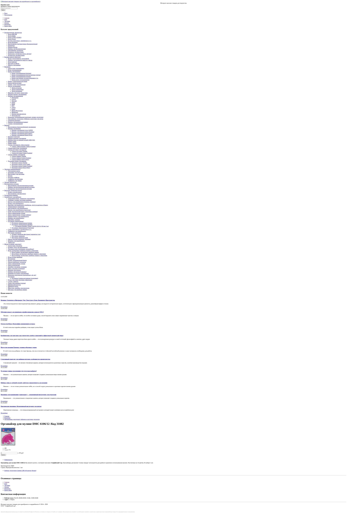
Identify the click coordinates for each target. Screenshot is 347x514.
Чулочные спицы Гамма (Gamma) (22, 166)
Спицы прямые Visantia (19, 156)
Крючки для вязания (14, 128)
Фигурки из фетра (13, 63)
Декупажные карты (14, 171)
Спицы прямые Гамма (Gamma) (21, 158)
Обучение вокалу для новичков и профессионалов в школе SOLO (22, 312)
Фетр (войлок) (12, 62)
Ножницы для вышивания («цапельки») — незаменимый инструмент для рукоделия (28, 394)
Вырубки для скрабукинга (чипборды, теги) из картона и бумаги (28, 205)
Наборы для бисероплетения (17, 49)
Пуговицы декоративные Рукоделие (23, 228)
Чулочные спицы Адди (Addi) (21, 164)
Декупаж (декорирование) (12, 169)
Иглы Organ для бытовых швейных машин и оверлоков (29, 254)
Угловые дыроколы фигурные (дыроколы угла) (26, 234)
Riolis (13, 104)
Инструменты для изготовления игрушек (20, 185)
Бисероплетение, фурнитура (13, 32)
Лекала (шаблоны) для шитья (17, 262)
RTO (13, 106)
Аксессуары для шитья (15, 246)
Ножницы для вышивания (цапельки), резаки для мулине (25, 117)
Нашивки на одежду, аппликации (18, 273)
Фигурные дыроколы (14, 232)
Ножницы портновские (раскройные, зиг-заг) (22, 275)
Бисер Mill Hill (12, 34)
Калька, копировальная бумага (17, 260)
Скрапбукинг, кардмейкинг (12, 197)
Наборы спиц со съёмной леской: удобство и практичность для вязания (24, 383)
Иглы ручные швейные (15, 257)
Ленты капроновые (17, 89)
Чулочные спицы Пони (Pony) (21, 167)
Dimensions (15, 97)
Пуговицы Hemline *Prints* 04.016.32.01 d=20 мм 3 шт (32, 226)
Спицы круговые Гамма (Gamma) (22, 153)
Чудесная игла (16, 115)
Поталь (10, 176)
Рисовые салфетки (13, 177)
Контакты (7, 24)
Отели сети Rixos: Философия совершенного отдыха (18, 324)
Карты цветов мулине (14, 83)
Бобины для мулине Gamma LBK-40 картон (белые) (20, 470)
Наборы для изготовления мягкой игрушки (21, 187)
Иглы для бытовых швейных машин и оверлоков (23, 250)
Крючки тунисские (14, 136)
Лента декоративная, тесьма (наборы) (19, 215)
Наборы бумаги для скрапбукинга (18, 216)
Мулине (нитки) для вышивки (17, 94)
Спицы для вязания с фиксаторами (18, 145)
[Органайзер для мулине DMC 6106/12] (8, 445)
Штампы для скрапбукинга (16, 241)
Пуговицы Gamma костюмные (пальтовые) (25, 278)
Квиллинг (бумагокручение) (13, 190)
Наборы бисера (12, 47)
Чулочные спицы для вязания (17, 161)
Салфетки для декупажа (15, 179)
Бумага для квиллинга (15, 192)
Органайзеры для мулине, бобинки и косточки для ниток (25, 119)
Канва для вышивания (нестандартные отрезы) (26, 75)
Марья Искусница (17, 110)
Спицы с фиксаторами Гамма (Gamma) (24, 146)
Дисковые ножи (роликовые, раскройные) (21, 249)
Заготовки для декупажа (15, 172)
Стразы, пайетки (13, 281)
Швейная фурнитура (14, 285)
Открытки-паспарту (14, 120)
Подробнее (4, 307)
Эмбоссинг (11, 242)
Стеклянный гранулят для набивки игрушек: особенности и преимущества (25, 359)
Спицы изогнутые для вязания (17, 148)
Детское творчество (10, 182)
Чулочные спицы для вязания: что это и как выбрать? (19, 371)
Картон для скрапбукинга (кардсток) (19, 210)
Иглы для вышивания (14, 70)
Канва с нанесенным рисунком (17, 81)
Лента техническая (14, 265)
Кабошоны (11, 45)
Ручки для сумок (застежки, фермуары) (20, 280)
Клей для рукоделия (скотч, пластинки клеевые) (23, 211)
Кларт (13, 109)
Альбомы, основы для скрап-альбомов (20, 200)
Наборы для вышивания (15, 96)
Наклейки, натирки (14, 219)
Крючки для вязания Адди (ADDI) (22, 130)
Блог (5, 19)
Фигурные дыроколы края (20, 237)
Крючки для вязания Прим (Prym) (22, 135)
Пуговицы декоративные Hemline (22, 224)
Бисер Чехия (12, 39)
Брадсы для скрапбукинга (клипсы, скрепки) (22, 202)
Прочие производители (19, 114)
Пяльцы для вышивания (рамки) (18, 122)
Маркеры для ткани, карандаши (18, 93)
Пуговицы (11, 276)
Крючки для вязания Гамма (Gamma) (23, 132)
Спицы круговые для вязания (17, 150)
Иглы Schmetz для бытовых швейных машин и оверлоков (29, 255)
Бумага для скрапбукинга (16, 203)
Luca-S (14, 99)
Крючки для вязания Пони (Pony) (22, 133)
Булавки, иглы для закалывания (17, 247)
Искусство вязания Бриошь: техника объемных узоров (19, 347)
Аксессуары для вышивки (16, 68)
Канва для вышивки (14, 71)
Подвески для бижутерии (16, 52)
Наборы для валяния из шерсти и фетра (20, 60)
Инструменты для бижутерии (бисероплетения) (22, 44)
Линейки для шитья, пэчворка (17, 267)
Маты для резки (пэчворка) (16, 268)
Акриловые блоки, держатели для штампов (21, 198)
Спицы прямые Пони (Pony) (20, 159)
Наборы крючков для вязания (17, 138)
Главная (6, 18)
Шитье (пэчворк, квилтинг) (12, 244)
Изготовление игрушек (11, 184)
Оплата (6, 23)
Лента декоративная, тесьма (16, 213)
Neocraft (14, 101)
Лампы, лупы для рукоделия (16, 84)
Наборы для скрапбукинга (16, 218)
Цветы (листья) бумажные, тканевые (19, 239)
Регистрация (8, 15)
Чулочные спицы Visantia (19, 163)
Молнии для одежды (14, 270)
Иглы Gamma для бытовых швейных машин (25, 252)
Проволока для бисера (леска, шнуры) (19, 54)
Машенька (15, 112)
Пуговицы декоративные (15, 221)
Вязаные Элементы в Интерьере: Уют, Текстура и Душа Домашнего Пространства (28, 300)
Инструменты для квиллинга (17, 193)
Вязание (6, 125)
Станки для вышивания (15, 123)
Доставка (7, 21)
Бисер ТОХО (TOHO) (14, 37)
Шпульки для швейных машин (17, 289)
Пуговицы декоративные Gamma (22, 223)
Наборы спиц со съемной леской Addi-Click (21, 140)
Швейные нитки (13, 286)
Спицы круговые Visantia (19, 151)
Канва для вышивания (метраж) (21, 73)
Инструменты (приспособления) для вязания (22, 127)
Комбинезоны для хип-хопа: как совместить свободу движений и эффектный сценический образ (32, 335)
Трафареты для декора (15, 180)
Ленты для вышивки (14, 86)
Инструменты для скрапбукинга (18, 208)
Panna (13, 102)
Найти (3, 10)
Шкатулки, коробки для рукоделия (18, 288)
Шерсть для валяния (14, 65)
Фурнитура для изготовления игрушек (20, 189)
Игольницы (11, 259)
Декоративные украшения (16, 206)
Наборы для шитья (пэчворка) (17, 272)
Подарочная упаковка (11, 195)
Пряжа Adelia (12, 141)
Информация (8, 459)
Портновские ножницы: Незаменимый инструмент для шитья (21, 406)
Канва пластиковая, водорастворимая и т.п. (25, 78)
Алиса (13, 107)
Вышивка (7, 67)
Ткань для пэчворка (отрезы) (17, 283)
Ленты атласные (17, 88)
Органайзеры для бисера (15, 50)
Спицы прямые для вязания (16, 154)
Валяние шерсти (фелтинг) (12, 57)
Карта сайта (8, 26)
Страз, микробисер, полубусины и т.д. (19, 229)
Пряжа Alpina (12, 143)
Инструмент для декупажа (16, 174)
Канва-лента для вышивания (20, 80)
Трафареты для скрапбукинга (17, 231)
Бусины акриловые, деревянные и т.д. (19, 40)
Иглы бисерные (13, 42)
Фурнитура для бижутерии (16, 55)
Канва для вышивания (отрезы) (21, 76)
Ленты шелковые (17, 91)
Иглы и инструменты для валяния (18, 58)
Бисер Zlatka (12, 36)
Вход (5, 13)
